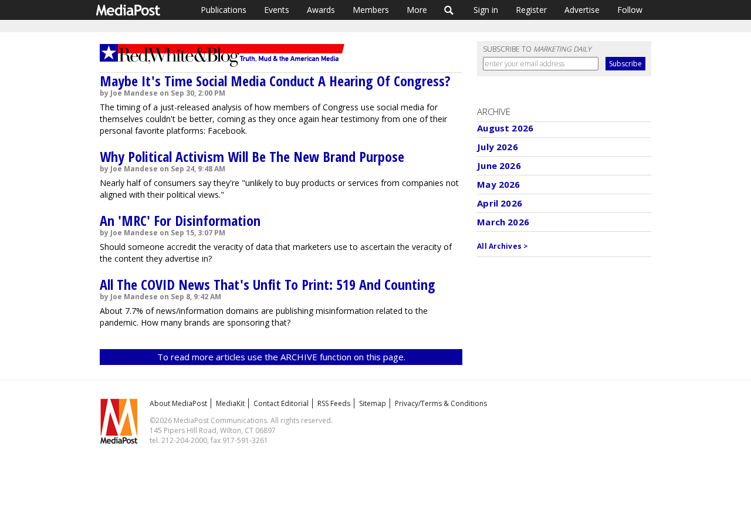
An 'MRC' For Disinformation (180, 220)
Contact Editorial (281, 403)
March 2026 (503, 222)
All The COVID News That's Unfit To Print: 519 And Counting (267, 284)
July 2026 (497, 147)
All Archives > (502, 246)
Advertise (582, 9)
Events (276, 9)
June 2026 (498, 165)
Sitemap (372, 403)
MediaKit (230, 403)
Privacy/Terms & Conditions (441, 403)
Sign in (485, 9)
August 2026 (505, 128)
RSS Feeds (333, 403)
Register (531, 9)
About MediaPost (178, 403)
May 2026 (498, 184)
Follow (629, 9)
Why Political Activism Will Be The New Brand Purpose (252, 156)
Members (371, 9)
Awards (321, 9)
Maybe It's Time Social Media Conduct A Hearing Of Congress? (275, 80)
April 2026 (499, 203)
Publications (223, 9)
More (417, 9)
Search (449, 10)
